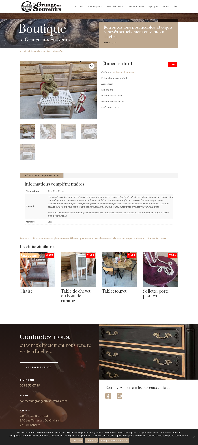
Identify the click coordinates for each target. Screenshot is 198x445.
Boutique (110, 42)
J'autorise (77, 440)
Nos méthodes (136, 6)
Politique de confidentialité (114, 440)
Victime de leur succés (38, 51)
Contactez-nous (157, 238)
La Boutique (93, 6)
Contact (166, 6)
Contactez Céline (39, 367)
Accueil (79, 6)
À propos (153, 6)
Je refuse (91, 440)
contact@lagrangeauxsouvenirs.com (43, 401)
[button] (92, 66)
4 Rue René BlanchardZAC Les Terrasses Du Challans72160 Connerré (40, 420)
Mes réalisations (116, 6)
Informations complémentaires (42, 175)
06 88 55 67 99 (30, 385)
